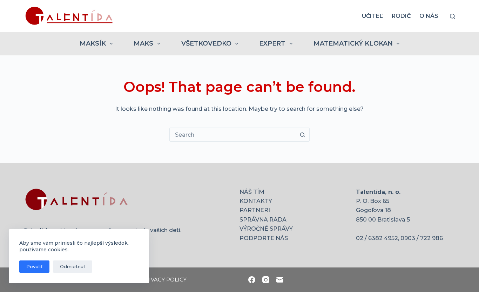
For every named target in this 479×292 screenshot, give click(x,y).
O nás (428, 16)
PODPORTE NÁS (264, 238)
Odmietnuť (72, 266)
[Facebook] (251, 279)
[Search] (452, 16)
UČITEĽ (372, 16)
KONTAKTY (256, 201)
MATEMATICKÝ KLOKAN (353, 43)
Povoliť (34, 266)
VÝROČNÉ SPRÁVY (266, 228)
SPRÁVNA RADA (263, 219)
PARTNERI (255, 210)
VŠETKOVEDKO (206, 43)
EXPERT (272, 43)
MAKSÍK (93, 43)
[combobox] (233, 135)
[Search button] (302, 134)
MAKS (143, 43)
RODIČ (401, 16)
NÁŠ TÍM (252, 192)
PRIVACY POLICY (164, 279)
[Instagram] (265, 279)
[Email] (279, 279)
